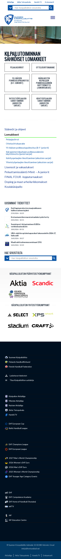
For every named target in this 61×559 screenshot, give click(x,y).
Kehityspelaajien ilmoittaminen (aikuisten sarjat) (44, 102)
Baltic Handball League (17, 428)
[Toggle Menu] (53, 17)
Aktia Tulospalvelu (24, 2)
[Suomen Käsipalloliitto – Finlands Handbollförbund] (18, 19)
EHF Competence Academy (19, 497)
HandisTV (38, 2)
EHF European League (17, 449)
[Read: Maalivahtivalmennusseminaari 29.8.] (7, 243)
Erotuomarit (49, 2)
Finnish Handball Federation (20, 367)
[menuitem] (10, 2)
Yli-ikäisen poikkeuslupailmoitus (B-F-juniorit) (19, 80)
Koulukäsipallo (13, 186)
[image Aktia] (19, 284)
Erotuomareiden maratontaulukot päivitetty (30, 217)
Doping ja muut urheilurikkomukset (26, 181)
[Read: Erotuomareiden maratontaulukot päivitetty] (7, 218)
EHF (10, 492)
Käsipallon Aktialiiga (16, 396)
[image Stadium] (19, 326)
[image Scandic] (43, 284)
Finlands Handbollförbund (19, 362)
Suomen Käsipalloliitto (17, 357)
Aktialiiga (10, 2)
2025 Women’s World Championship (24, 472)
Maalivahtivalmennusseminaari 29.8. (26, 242)
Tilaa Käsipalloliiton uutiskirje (22, 380)
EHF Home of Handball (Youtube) (22, 502)
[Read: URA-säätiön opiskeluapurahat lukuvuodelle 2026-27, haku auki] (7, 235)
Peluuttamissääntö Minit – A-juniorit (27, 172)
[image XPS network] (43, 315)
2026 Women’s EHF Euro (19, 462)
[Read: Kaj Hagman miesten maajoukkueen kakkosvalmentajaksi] (7, 209)
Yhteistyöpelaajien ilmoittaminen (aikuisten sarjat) (17, 102)
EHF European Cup (16, 424)
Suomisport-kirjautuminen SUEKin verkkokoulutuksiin (25, 225)
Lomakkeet (12, 134)
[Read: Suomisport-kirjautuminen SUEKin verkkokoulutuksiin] (7, 226)
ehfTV (11, 506)
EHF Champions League (18, 444)
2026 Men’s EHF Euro (17, 467)
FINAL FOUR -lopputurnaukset (24, 176)
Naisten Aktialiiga (15, 405)
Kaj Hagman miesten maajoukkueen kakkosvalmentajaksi (26, 209)
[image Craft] (43, 326)
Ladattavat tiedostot (18, 376)
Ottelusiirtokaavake (45, 67)
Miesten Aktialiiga (16, 401)
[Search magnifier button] (51, 8)
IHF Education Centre (17, 520)
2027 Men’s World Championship (22, 458)
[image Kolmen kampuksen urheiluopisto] (19, 295)
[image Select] (19, 315)
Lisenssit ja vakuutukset (19, 167)
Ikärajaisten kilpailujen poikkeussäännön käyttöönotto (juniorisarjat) (44, 83)
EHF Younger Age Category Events (22, 476)
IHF (10, 515)
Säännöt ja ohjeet (15, 129)
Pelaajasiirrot (17, 67)
